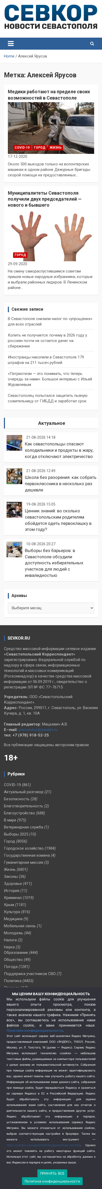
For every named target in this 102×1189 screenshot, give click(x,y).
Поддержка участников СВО (30, 973)
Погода (11, 966)
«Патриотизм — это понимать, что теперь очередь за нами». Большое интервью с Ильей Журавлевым (50, 379)
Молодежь (13, 933)
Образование (16, 952)
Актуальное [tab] (51, 423)
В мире (10, 820)
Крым (9, 904)
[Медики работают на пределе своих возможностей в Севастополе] (51, 128)
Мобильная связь (20, 926)
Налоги (10, 940)
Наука (9, 947)
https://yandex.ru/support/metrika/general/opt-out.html (44, 1145)
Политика (12, 980)
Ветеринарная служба (23, 827)
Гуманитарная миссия (23, 862)
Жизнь (55, 147)
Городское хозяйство (24, 848)
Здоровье (13, 883)
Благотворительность (23, 806)
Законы (11, 876)
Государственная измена (27, 855)
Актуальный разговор (23, 792)
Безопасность (17, 799)
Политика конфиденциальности (35, 1030)
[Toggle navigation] (11, 44)
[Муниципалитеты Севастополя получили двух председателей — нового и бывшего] (51, 235)
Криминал (13, 897)
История (11, 890)
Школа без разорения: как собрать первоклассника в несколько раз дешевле (61, 483)
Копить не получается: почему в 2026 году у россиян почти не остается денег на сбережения (47, 341)
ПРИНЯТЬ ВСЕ (52, 1173)
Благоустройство (19, 813)
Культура (12, 911)
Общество (13, 959)
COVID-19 (22, 147)
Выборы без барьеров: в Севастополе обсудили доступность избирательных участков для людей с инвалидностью (54, 563)
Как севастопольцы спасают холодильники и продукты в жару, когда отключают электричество (59, 450)
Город (39, 147)
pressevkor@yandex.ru (38, 729)
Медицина (13, 919)
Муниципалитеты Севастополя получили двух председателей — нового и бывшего (45, 199)
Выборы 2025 (16, 834)
